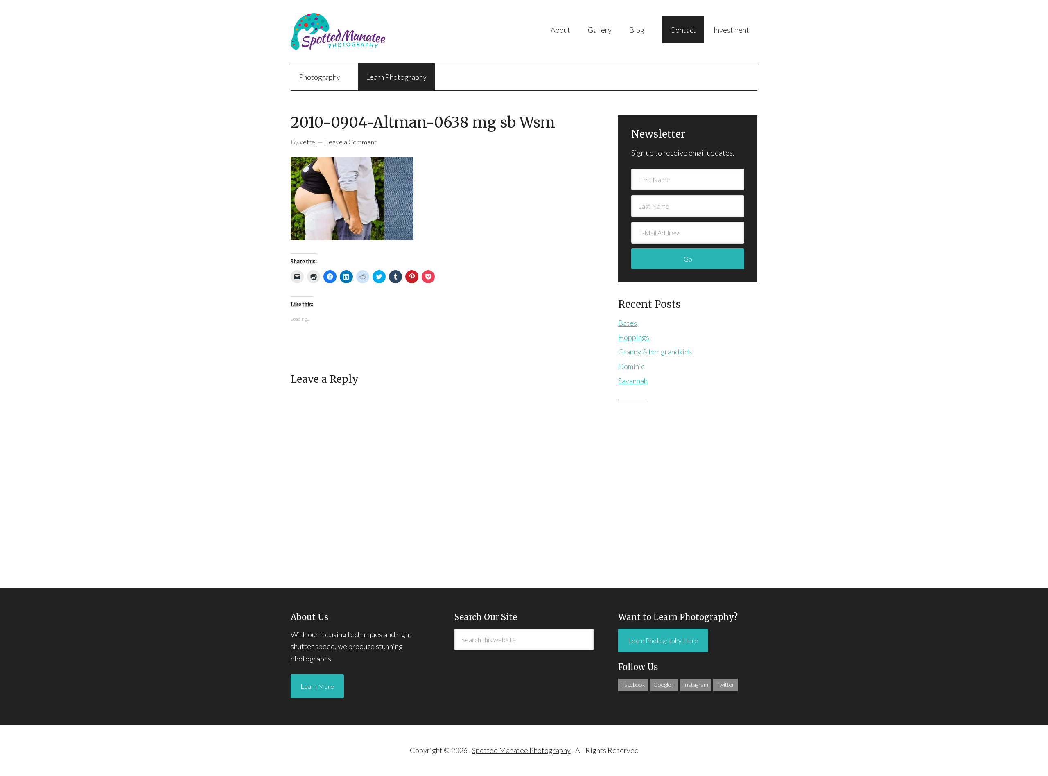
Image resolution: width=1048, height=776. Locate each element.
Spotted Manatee (372, 31)
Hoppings (633, 337)
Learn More (317, 686)
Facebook (633, 684)
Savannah (633, 380)
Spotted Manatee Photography (521, 750)
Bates (627, 322)
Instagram (695, 684)
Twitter (725, 684)
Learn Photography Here (663, 640)
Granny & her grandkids (655, 351)
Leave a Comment (351, 142)
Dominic (631, 366)
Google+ (664, 684)
